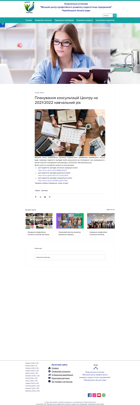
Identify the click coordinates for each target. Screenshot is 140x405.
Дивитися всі (111, 209)
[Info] (49, 381)
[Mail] (49, 378)
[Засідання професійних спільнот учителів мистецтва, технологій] (39, 221)
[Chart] (49, 374)
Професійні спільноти (61, 371)
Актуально (44, 190)
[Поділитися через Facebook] (36, 197)
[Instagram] (94, 395)
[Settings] (49, 371)
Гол (53, 368)
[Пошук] (115, 15)
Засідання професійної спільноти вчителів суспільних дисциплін (98, 233)
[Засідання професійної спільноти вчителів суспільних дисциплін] (101, 221)
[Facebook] (90, 395)
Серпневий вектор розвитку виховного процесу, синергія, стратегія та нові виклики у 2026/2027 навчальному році (70, 233)
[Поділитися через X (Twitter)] (40, 197)
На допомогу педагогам (62, 381)
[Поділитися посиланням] (50, 197)
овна (56, 368)
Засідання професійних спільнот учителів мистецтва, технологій (39, 233)
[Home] (49, 368)
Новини (37, 190)
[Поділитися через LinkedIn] (45, 197)
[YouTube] (99, 395)
